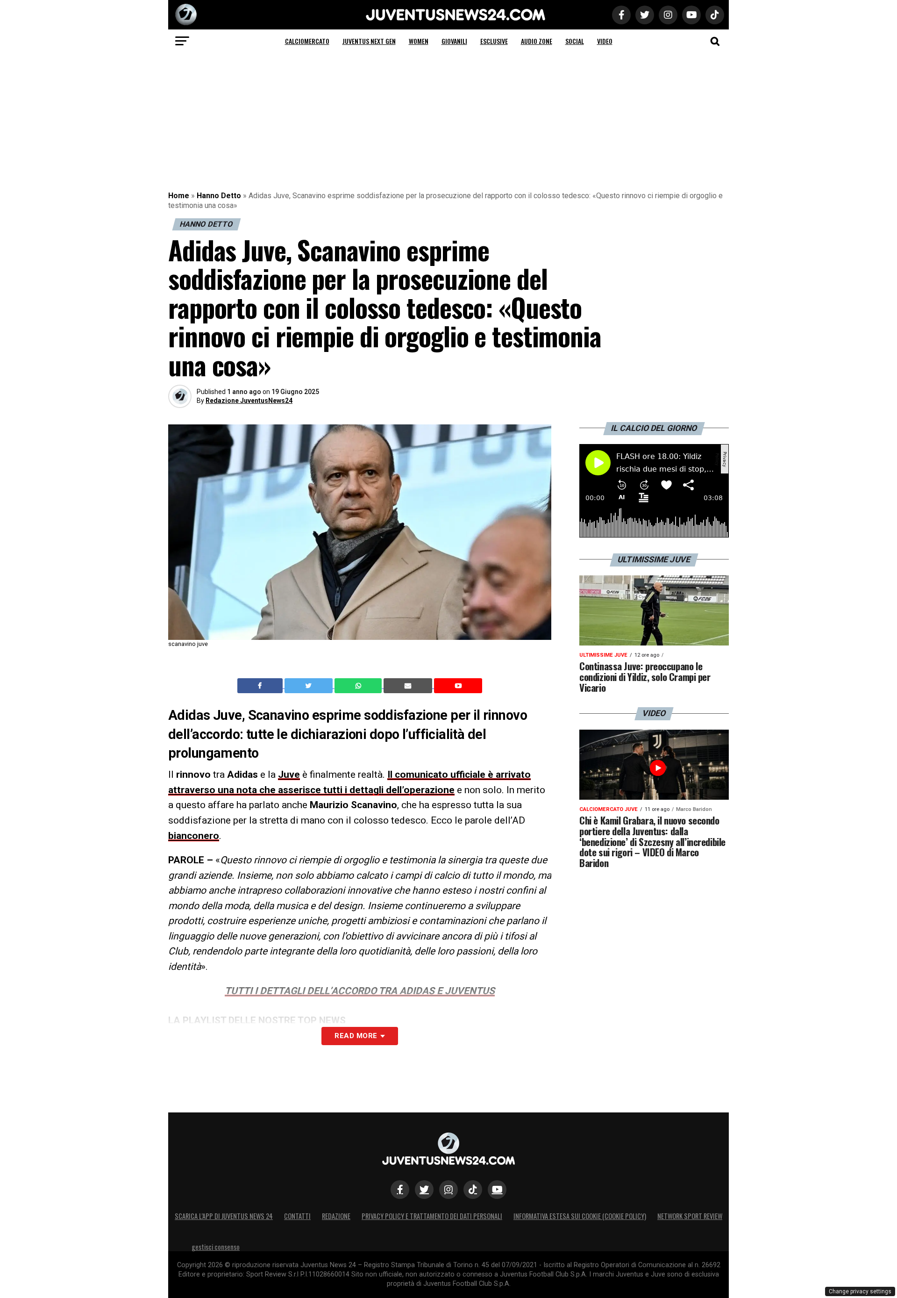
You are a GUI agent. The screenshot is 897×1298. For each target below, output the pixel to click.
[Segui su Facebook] (400, 1189)
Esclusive (494, 41)
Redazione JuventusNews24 (249, 400)
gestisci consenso (216, 1247)
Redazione (336, 1216)
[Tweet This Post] (310, 685)
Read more (356, 1036)
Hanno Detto (219, 195)
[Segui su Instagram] (448, 1189)
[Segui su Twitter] (424, 1189)
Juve (289, 774)
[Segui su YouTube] (497, 1189)
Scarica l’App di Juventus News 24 (224, 1216)
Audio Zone (536, 41)
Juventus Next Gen (369, 41)
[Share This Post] (359, 685)
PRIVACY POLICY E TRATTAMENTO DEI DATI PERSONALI (432, 1216)
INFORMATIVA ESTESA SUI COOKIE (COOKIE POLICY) (579, 1216)
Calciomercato (307, 41)
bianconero (193, 835)
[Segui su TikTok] (472, 1189)
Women (418, 41)
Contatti (297, 1216)
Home (178, 195)
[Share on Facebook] (261, 685)
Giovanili (454, 41)
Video (604, 41)
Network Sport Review (689, 1216)
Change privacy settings (860, 1291)
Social (574, 41)
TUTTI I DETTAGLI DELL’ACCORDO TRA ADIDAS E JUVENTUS (360, 991)
